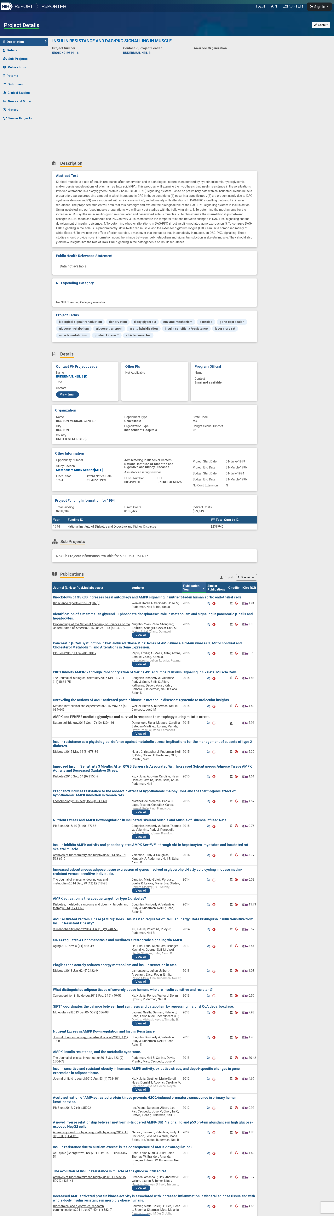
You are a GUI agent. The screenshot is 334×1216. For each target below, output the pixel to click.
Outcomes (15, 84)
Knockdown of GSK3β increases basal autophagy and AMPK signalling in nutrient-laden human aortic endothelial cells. (147, 597)
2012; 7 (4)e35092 (72, 1108)
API (274, 6)
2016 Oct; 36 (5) (76, 603)
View (141, 635)
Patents (12, 76)
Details (12, 50)
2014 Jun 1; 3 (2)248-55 (85, 929)
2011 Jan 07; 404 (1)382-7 (82, 1208)
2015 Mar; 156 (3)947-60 (80, 801)
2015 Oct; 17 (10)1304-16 (83, 723)
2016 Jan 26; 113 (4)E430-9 (91, 626)
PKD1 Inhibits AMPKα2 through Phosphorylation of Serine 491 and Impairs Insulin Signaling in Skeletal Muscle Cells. (145, 672)
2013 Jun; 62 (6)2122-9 (75, 970)
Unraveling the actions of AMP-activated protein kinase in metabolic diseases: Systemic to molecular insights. (141, 700)
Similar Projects (20, 118)
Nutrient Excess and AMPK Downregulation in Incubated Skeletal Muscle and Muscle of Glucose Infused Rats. (140, 820)
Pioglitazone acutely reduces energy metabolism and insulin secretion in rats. (115, 965)
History (13, 110)
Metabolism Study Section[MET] (79, 470)
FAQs (261, 6)
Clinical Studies (19, 93)
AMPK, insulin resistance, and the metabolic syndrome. (97, 1052)
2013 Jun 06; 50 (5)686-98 (81, 1012)
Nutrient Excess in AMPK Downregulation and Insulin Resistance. (104, 1031)
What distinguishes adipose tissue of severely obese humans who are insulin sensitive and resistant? (133, 990)
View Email (67, 394)
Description (15, 42)
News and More (19, 101)
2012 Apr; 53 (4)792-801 (86, 1078)
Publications (17, 67)
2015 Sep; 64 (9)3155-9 (75, 776)
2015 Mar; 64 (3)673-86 (75, 752)
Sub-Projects (18, 59)
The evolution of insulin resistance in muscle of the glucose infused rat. (110, 1171)
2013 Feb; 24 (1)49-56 (87, 995)
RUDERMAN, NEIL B (70, 376)
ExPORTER (293, 6)
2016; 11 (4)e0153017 (74, 653)
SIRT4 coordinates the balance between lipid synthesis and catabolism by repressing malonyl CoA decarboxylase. (143, 1006)
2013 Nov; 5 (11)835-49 (73, 946)
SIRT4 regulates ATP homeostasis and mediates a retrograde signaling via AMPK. (118, 940)
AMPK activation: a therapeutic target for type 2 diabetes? (99, 898)
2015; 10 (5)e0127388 (74, 826)
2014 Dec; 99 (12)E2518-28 (80, 881)
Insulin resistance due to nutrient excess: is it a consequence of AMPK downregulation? (122, 1147)
